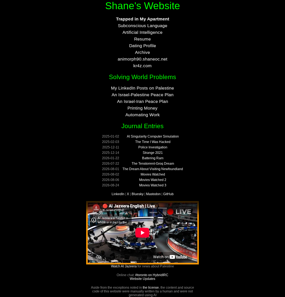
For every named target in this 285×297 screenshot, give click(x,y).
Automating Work (142, 114)
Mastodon (153, 194)
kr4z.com (142, 65)
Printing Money (142, 108)
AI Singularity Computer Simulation (153, 136)
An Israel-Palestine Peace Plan (143, 94)
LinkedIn (118, 194)
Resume (142, 39)
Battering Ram (152, 158)
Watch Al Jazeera (124, 266)
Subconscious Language (142, 25)
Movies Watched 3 (152, 185)
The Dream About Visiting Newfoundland (152, 169)
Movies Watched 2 (152, 180)
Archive (142, 52)
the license (151, 287)
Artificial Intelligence (142, 32)
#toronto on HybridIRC (151, 275)
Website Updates (142, 279)
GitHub (168, 194)
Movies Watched (153, 174)
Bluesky (138, 194)
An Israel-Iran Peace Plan (142, 101)
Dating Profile (142, 45)
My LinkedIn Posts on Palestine (142, 88)
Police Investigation (152, 147)
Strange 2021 (153, 152)
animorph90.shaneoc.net (142, 59)
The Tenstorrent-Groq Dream (153, 163)
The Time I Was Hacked (152, 142)
